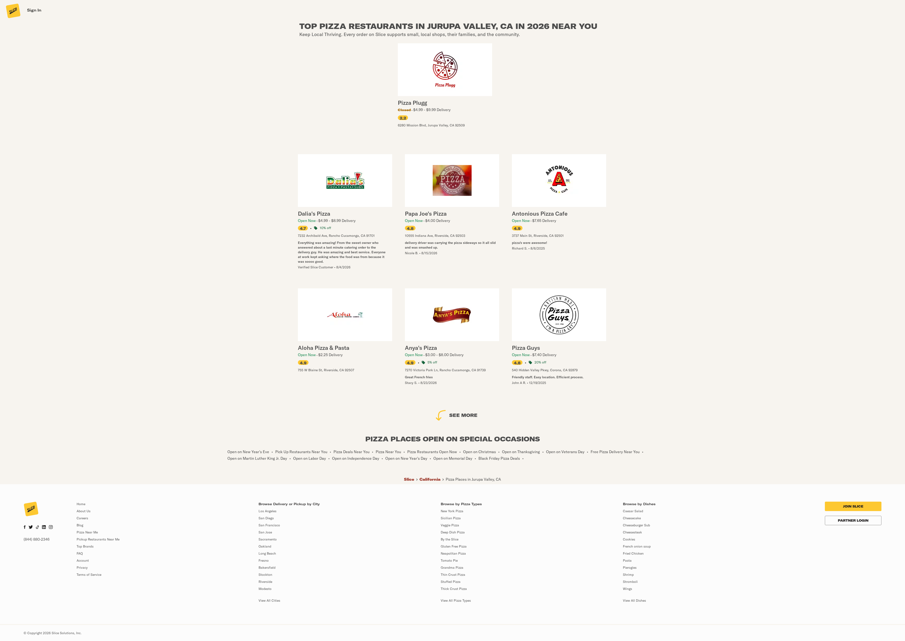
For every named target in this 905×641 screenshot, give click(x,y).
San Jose (265, 532)
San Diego (266, 518)
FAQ (80, 553)
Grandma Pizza (452, 567)
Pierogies (630, 567)
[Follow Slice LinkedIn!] (44, 527)
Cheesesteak (632, 532)
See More (463, 415)
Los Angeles (267, 511)
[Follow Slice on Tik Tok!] (37, 527)
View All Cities (269, 600)
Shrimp (628, 574)
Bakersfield (267, 567)
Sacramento (268, 539)
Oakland (265, 546)
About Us (83, 511)
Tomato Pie (449, 560)
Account (83, 560)
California (430, 479)
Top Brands (85, 546)
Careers (82, 518)
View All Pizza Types (456, 600)
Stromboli (630, 582)
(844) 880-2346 (36, 539)
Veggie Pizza (450, 525)
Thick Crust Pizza (454, 589)
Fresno (264, 560)
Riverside (265, 582)
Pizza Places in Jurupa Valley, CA (473, 479)
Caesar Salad (633, 511)
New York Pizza (452, 511)
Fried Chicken (633, 553)
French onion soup (637, 546)
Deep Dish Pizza (453, 532)
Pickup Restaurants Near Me (98, 539)
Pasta (627, 560)
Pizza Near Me (87, 532)
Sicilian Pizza (451, 518)
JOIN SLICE (853, 506)
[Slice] (13, 11)
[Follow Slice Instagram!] (51, 527)
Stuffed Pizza (451, 582)
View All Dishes (634, 600)
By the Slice (449, 539)
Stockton (265, 574)
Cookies (629, 539)
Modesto (265, 589)
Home (81, 504)
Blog (80, 525)
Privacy (82, 567)
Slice (409, 479)
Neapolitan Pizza (453, 553)
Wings (627, 589)
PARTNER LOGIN (853, 520)
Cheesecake (632, 518)
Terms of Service (89, 574)
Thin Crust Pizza (453, 574)
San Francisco (269, 525)
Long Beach (267, 553)
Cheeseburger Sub (636, 525)
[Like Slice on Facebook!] (25, 527)
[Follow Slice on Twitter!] (31, 527)
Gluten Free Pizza (454, 546)
